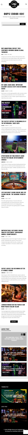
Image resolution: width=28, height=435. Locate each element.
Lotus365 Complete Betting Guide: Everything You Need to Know (14, 396)
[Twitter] (17, 433)
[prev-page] (22, 334)
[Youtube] (23, 433)
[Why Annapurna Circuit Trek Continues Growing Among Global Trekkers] (14, 37)
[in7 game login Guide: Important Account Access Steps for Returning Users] (14, 73)
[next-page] (24, 334)
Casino (2, 125)
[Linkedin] (11, 433)
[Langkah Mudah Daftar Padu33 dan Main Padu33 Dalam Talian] (14, 293)
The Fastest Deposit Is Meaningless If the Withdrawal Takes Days (13, 122)
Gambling (3, 272)
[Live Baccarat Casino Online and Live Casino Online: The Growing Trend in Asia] (14, 181)
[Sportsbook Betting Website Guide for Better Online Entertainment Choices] (14, 144)
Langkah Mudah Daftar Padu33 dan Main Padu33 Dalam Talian (13, 306)
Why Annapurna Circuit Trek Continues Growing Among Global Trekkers (12, 50)
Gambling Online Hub (17, 431)
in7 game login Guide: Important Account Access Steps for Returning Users (13, 87)
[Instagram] (8, 433)
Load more (13, 321)
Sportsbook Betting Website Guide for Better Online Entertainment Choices (12, 158)
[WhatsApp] (20, 433)
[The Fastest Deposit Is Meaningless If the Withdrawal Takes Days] (14, 110)
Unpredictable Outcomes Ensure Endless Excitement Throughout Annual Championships (12, 232)
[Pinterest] (14, 433)
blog (2, 54)
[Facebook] (5, 433)
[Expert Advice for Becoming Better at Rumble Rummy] (14, 257)
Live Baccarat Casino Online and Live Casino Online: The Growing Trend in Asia (13, 194)
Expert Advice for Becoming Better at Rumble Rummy (13, 269)
